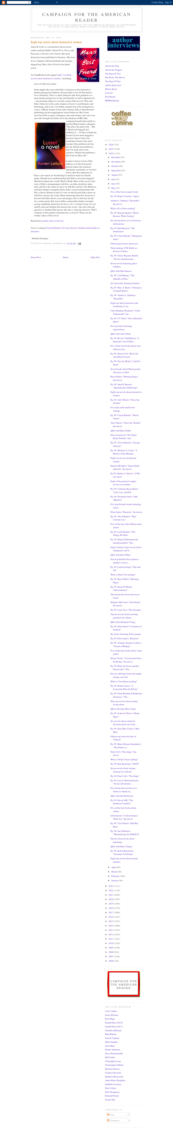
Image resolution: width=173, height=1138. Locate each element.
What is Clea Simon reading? (123, 681)
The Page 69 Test (113, 73)
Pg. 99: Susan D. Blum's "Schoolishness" (121, 588)
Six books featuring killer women (125, 634)
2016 (111, 916)
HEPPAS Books (112, 100)
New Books (110, 96)
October (115, 166)
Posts (111, 1114)
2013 (111, 930)
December (116, 157)
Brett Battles (111, 1034)
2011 (111, 938)
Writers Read (111, 89)
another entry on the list (53, 220)
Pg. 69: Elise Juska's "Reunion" (124, 638)
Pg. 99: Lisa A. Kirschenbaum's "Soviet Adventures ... (124, 782)
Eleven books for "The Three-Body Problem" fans (123, 436)
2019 (111, 903)
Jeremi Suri (110, 1099)
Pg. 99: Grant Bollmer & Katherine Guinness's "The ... (126, 695)
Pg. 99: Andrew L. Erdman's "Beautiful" (123, 297)
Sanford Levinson (113, 1084)
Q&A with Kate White (120, 554)
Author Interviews (113, 85)
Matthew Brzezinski (114, 1076)
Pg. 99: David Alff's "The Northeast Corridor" (121, 802)
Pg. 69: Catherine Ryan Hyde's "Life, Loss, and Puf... (124, 490)
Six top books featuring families (125, 283)
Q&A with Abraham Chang (122, 621)
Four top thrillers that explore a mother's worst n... (124, 561)
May (113, 188)
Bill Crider (110, 1057)
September (116, 170)
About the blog (112, 65)
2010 (111, 943)
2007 (111, 956)
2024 (111, 153)
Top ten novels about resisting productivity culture (124, 616)
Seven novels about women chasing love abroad (122, 770)
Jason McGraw (111, 1014)
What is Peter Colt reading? (122, 574)
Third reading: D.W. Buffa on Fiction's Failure (123, 249)
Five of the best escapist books (124, 191)
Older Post (95, 257)
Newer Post (36, 257)
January (115, 880)
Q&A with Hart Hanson (121, 270)
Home (65, 257)
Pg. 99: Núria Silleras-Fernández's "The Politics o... (125, 745)
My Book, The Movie (115, 77)
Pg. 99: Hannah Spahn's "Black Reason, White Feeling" (124, 214)
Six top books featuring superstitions (121, 327)
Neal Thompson (112, 1091)
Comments (114, 1120)
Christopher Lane (113, 1061)
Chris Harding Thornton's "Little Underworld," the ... (125, 312)
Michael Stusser (112, 1068)
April (114, 867)
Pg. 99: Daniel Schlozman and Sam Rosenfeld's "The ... (124, 541)
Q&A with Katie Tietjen (121, 846)
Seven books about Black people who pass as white (125, 370)
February (115, 876)
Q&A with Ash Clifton (120, 333)
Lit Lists (109, 92)
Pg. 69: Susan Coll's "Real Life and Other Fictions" (124, 355)
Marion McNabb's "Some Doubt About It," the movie (125, 467)
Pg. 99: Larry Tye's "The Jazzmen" (125, 609)
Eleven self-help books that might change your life (125, 675)
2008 (111, 952)
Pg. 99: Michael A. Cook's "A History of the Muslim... (123, 452)
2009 (111, 947)
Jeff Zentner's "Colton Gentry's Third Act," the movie (124, 817)
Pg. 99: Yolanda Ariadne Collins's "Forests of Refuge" (125, 644)
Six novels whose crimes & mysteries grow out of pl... (123, 722)
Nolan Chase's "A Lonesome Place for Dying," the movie (126, 660)
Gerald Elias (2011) (114, 1026)
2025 (111, 148)
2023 (111, 886)
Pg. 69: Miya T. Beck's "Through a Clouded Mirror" (126, 289)
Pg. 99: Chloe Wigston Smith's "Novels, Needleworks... (124, 257)
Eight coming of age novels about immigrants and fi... (125, 549)
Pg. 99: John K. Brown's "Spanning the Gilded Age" (124, 386)
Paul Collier (110, 1088)
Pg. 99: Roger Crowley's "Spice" (125, 196)
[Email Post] (79, 243)
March (114, 871)
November (116, 161)
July (113, 179)
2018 (111, 908)
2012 (111, 934)
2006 (111, 960)
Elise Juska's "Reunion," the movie (126, 511)
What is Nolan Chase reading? (124, 759)
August (114, 174)
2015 (111, 921)
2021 (111, 894)
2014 (111, 925)
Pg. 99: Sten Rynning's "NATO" (124, 763)
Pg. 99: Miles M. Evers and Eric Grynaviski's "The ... (124, 667)
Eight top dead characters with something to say (124, 304)
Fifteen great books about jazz (124, 243)
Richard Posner (112, 1095)
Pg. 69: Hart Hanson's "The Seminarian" (122, 230)
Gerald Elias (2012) (114, 1022)
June (113, 183)
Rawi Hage (110, 1018)
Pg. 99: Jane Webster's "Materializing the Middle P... (125, 832)
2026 (111, 144)
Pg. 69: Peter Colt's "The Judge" (124, 776)
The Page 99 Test (113, 81)
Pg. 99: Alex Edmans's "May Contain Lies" (123, 518)
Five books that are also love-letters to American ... (123, 789)
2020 (111, 899)
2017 (111, 912)
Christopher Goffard (114, 1064)
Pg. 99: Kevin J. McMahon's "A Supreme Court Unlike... (124, 340)
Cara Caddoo (111, 1011)
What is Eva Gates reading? (122, 208)
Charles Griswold (113, 1072)
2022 (111, 890)
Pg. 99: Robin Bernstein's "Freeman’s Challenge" (122, 852)
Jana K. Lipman (112, 1037)
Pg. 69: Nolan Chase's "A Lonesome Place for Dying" (124, 687)
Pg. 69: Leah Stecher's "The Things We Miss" (122, 533)
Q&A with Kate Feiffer (120, 430)
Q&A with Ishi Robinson (121, 795)
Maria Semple (111, 1041)
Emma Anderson (112, 1049)
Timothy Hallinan (113, 1030)
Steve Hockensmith (114, 1053)
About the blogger (113, 69)
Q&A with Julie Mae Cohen (123, 708)
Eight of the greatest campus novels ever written (123, 483)
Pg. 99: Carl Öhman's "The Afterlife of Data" (122, 277)
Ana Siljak (110, 1045)
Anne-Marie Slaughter (115, 1080)
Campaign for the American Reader (86, 17)
